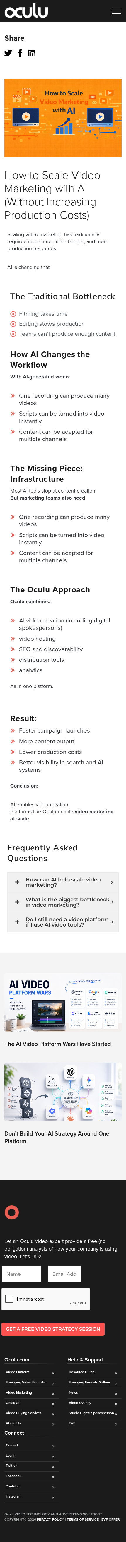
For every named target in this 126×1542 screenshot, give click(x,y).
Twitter (11, 1466)
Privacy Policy (50, 1519)
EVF (72, 1423)
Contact (12, 1445)
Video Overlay (80, 1403)
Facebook (13, 1476)
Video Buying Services (24, 1413)
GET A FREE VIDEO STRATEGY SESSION (53, 1329)
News (73, 1392)
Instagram (13, 1496)
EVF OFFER (110, 1519)
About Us (13, 1423)
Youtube (12, 1486)
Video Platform (17, 1372)
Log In (11, 1455)
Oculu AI (12, 1403)
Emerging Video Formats (25, 1382)
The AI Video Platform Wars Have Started (57, 1044)
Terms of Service (83, 1519)
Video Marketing (19, 1392)
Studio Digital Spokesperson (91, 1413)
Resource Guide (82, 1372)
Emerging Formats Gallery (89, 1382)
